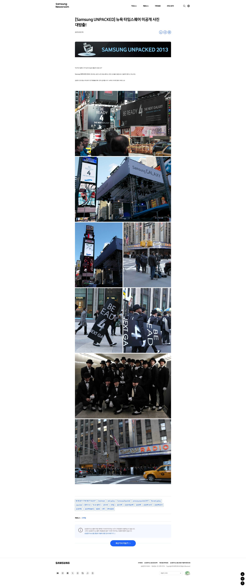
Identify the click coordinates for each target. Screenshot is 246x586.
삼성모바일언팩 (129, 505)
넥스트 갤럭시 (97, 505)
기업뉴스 (134, 6)
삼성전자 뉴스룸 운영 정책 (150, 563)
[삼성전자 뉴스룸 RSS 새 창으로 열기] (88, 573)
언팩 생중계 (110, 509)
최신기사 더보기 (122, 543)
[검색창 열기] (184, 6)
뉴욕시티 (105, 505)
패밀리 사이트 (164, 573)
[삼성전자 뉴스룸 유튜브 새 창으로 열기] (58, 573)
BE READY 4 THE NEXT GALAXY (86, 501)
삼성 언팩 (119, 505)
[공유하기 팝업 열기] (242, 579)
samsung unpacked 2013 (141, 501)
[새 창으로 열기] (187, 573)
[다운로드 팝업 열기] (242, 574)
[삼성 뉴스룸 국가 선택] (188, 6)
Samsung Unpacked (123, 501)
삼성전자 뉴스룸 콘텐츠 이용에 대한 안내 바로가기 (99, 533)
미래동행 (157, 6)
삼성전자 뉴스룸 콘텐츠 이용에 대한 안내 (180, 563)
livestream (101, 501)
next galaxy (111, 501)
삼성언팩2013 (158, 505)
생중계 (98, 509)
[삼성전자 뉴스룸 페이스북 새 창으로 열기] (68, 573)
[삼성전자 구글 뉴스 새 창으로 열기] (93, 573)
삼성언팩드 (79, 509)
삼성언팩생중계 (89, 509)
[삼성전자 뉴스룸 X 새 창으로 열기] (73, 573)
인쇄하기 (169, 32)
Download (161, 32)
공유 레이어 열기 (165, 32)
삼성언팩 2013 (147, 505)
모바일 (112, 505)
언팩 (103, 509)
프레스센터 (170, 6)
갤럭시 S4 (87, 505)
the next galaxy (156, 501)
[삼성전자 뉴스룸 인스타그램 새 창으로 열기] (63, 573)
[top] (242, 583)
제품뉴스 (146, 6)
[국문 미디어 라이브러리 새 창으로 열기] (83, 573)
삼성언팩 (138, 505)
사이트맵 (140, 563)
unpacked (79, 505)
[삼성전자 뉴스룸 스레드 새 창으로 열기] (78, 573)
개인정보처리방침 (163, 563)
